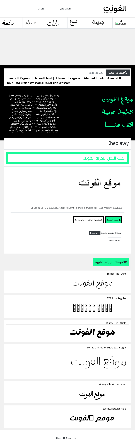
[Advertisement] (67, 47)
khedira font (114, 240)
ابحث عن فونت (116, 72)
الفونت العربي (65, 9)
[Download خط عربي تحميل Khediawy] (67, 184)
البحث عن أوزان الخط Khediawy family (88, 220)
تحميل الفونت (113, 220)
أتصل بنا (41, 9)
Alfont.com (70, 438)
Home (59, 438)
